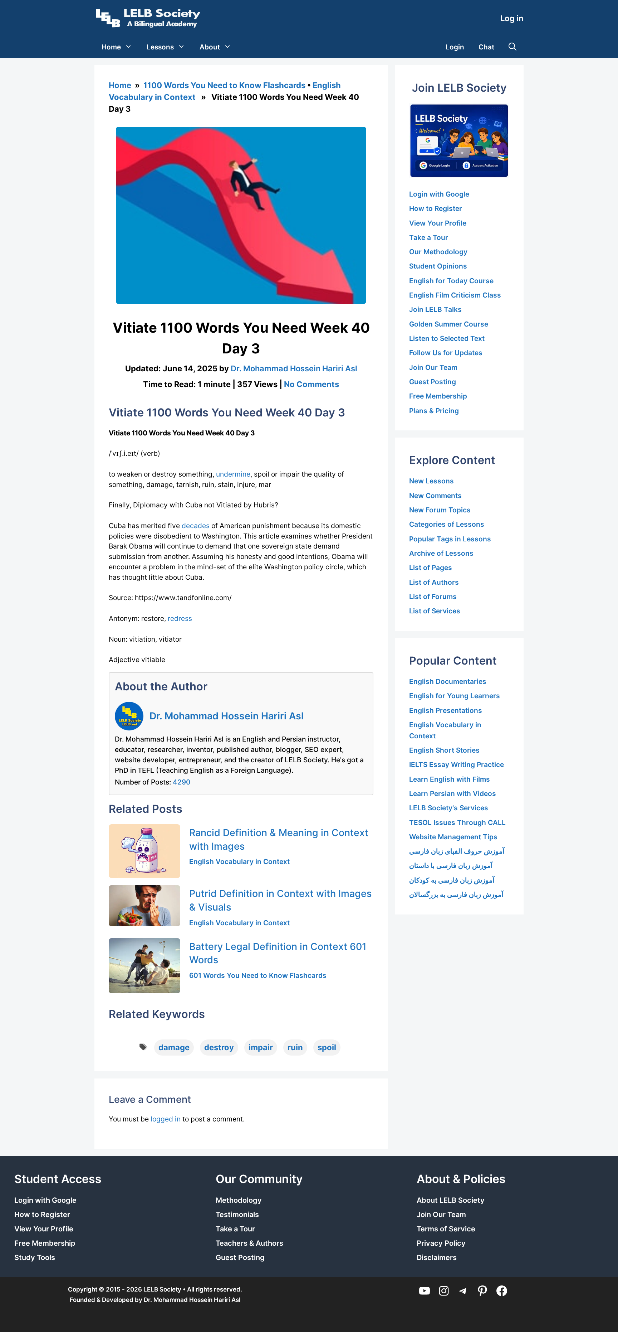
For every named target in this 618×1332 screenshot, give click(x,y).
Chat (486, 47)
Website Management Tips (453, 837)
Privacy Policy (441, 1243)
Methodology (239, 1200)
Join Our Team (433, 367)
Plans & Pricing (434, 410)
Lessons (160, 47)
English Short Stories (444, 750)
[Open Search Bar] (512, 47)
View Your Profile (437, 223)
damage (174, 1047)
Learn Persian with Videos (452, 793)
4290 (181, 782)
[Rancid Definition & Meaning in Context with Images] (144, 851)
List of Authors (434, 582)
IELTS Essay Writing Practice (456, 764)
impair (261, 1047)
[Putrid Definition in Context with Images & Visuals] (144, 905)
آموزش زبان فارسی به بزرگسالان (456, 894)
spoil (327, 1047)
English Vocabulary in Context (239, 861)
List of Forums (433, 596)
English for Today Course (451, 280)
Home (111, 47)
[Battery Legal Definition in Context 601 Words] (144, 965)
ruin (295, 1047)
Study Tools (34, 1257)
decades (196, 525)
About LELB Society (451, 1200)
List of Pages (430, 567)
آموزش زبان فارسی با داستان (450, 865)
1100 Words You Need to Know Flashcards (224, 85)
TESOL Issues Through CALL (457, 822)
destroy (219, 1047)
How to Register (435, 208)
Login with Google (439, 194)
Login (455, 47)
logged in (166, 1119)
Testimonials (237, 1214)
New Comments (435, 495)
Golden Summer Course (448, 324)
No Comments (311, 384)
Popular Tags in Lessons (450, 539)
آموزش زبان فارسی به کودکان (451, 880)
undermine (233, 474)
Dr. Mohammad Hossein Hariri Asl (226, 716)
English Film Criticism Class (455, 295)
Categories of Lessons (446, 524)
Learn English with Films (449, 779)
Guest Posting (432, 381)
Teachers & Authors (249, 1243)
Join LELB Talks (435, 309)
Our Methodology (438, 251)
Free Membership (438, 396)
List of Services (434, 611)
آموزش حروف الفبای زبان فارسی (456, 851)
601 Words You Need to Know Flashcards (258, 975)
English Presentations (445, 710)
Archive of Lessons (441, 553)
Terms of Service (446, 1229)
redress (180, 618)
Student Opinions (438, 266)
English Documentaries (447, 681)
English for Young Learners (454, 695)
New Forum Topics (440, 510)
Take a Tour (428, 237)
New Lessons (431, 481)
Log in (512, 18)
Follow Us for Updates (445, 352)
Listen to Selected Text (447, 338)
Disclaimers (437, 1257)
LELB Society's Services (448, 807)
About (210, 47)
